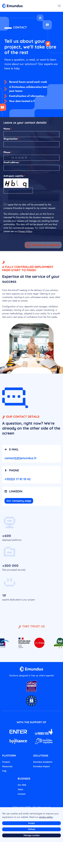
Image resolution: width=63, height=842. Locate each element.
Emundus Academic (42, 762)
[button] (59, 6)
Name (8, 128)
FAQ (4, 771)
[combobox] (7, 157)
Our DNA (22, 785)
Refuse (31, 829)
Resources (7, 766)
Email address (12, 162)
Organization (11, 138)
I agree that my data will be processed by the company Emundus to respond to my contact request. (30, 206)
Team (20, 789)
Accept (31, 823)
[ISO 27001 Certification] (31, 686)
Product (6, 762)
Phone (8, 152)
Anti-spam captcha (14, 176)
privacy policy (46, 817)
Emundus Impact (41, 766)
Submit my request (45, 245)
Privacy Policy (25, 231)
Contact (22, 794)
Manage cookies (32, 835)
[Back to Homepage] (12, 6)
